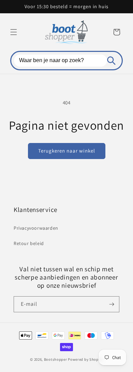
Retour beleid (29, 243)
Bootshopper (55, 359)
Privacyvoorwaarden (36, 228)
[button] (13, 32)
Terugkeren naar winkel (66, 150)
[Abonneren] (111, 304)
